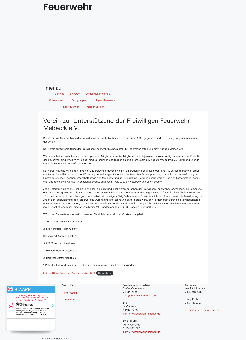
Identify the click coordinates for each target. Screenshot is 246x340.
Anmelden (70, 299)
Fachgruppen (79, 100)
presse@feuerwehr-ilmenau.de (202, 310)
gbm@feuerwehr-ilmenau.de (139, 295)
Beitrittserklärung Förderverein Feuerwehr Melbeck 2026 (69, 273)
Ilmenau (52, 88)
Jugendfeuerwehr (106, 100)
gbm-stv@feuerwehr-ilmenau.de (141, 313)
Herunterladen (104, 273)
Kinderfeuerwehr (70, 106)
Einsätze (75, 93)
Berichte (59, 93)
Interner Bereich (95, 106)
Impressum (70, 292)
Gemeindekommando (97, 93)
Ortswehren (56, 100)
